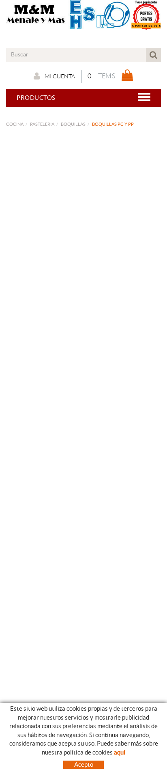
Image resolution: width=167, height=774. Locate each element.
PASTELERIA (42, 124)
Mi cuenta (60, 76)
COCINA (15, 124)
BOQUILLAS (73, 124)
